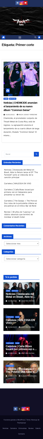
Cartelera (9, 317)
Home (6, 98)
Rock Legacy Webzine (28, 114)
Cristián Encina (28, 301)
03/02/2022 (10, 114)
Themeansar (21, 423)
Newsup (34, 420)
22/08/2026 (12, 301)
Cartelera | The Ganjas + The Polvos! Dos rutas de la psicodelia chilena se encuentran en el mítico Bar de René (20, 203)
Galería (37, 428)
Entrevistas (23, 428)
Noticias (13, 98)
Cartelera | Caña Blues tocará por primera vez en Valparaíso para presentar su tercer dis (19, 192)
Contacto (21, 434)
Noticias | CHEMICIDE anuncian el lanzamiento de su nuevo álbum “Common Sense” (20, 106)
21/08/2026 (12, 353)
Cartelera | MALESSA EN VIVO (17, 183)
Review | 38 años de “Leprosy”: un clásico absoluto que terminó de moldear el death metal (19, 214)
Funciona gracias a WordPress (15, 420)
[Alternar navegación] (19, 37)
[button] (35, 37)
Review (31, 428)
